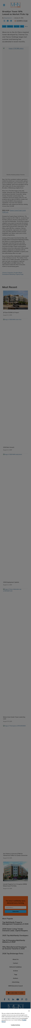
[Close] (29, 1011)
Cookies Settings (15, 1025)
